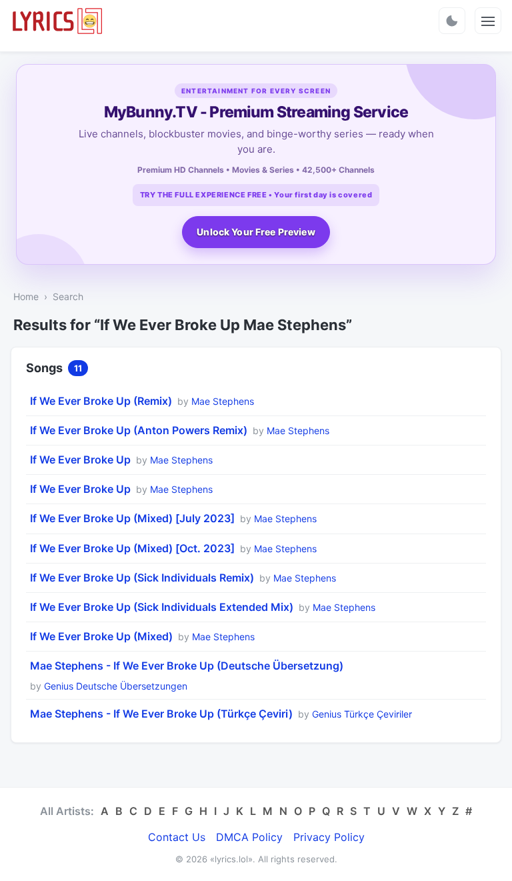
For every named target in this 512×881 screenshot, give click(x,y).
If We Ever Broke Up (80, 459)
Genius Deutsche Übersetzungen (115, 686)
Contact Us (176, 837)
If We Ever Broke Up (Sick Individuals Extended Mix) (161, 607)
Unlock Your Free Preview (256, 231)
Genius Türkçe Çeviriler (362, 714)
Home (26, 296)
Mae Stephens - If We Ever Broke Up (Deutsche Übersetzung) (186, 665)
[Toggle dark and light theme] (452, 20)
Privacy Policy (329, 837)
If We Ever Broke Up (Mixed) (101, 636)
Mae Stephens (222, 401)
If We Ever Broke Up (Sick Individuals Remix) (142, 577)
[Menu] (488, 20)
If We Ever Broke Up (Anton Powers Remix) (138, 430)
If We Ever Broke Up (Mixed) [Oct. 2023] (132, 548)
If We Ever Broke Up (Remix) (101, 400)
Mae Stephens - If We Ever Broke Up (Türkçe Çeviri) (161, 713)
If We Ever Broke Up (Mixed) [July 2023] (132, 518)
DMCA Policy (249, 837)
